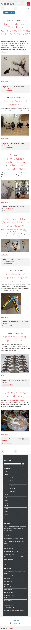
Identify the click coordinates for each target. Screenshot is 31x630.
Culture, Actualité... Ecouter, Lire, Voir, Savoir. (14, 542)
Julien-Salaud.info (9, 607)
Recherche (7, 460)
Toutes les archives (8, 518)
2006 (6, 508)
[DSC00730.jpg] (11, 313)
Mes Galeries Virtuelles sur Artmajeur (14, 610)
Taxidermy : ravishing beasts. (11, 576)
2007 (6, 506)
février (11, 488)
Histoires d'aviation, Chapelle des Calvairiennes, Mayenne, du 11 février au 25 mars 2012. (15, 31)
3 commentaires (8, 211)
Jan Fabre (6, 584)
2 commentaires (8, 90)
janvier (11, 491)
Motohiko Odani (8, 587)
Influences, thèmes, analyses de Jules (14, 557)
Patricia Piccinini (8, 592)
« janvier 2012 (2, 8)
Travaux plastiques (9, 88)
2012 (6, 474)
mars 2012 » (15, 8)
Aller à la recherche (21, 1)
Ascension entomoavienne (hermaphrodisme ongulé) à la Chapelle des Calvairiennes (15, 162)
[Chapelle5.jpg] (15, 76)
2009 (6, 500)
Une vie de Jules (8, 548)
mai (10, 480)
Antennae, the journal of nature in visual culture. (14, 572)
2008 (6, 503)
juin (10, 477)
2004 (6, 514)
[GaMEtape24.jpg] (15, 372)
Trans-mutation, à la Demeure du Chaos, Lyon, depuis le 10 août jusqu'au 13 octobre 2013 (15, 528)
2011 (6, 495)
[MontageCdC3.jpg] (15, 198)
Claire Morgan (8, 589)
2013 (6, 471)
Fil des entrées (16, 623)
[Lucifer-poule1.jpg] (15, 251)
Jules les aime (7, 546)
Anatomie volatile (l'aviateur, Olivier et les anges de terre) (15, 222)
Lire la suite (4, 81)
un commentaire (8, 326)
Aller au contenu (9, 1)
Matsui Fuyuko (8, 581)
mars (11, 485)
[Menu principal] (28, 4)
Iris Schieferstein (8, 598)
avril (11, 483)
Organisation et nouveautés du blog (13, 538)
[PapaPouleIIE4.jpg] (15, 431)
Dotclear (10, 628)
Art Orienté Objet (9, 595)
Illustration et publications (11, 551)
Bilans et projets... (9, 559)
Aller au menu (15, 1)
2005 (6, 511)
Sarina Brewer (8, 600)
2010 (6, 497)
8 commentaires (8, 263)
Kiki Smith (7, 578)
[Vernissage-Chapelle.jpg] (15, 135)
